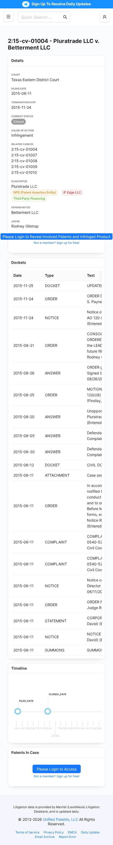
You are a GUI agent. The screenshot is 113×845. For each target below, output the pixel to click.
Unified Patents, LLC (60, 819)
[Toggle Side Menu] (8, 16)
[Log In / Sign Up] (104, 17)
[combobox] (41, 17)
